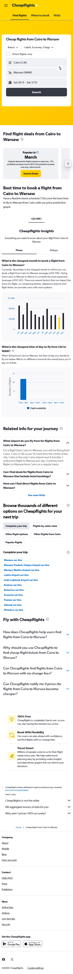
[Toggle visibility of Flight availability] (36, 408)
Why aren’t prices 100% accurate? (25, 813)
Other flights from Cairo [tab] (47, 534)
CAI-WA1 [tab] (36, 218)
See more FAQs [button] (36, 495)
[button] (6, 5)
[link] (31, 173)
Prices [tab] (19, 250)
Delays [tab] (54, 250)
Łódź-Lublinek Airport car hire (21, 580)
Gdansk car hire (13, 604)
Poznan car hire (12, 599)
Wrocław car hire (13, 609)
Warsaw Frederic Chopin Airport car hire (26, 565)
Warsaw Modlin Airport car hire (21, 570)
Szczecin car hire (13, 595)
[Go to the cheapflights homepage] (25, 5)
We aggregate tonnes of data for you (27, 807)
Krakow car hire (13, 585)
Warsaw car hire (13, 560)
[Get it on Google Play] (11, 944)
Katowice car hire (14, 590)
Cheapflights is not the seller (22, 800)
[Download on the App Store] (32, 944)
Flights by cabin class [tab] (45, 526)
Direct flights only (22, 54)
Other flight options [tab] (16, 534)
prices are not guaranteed (16, 790)
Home (18, 827)
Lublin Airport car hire (16, 575)
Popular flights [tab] (13, 542)
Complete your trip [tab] (16, 526)
